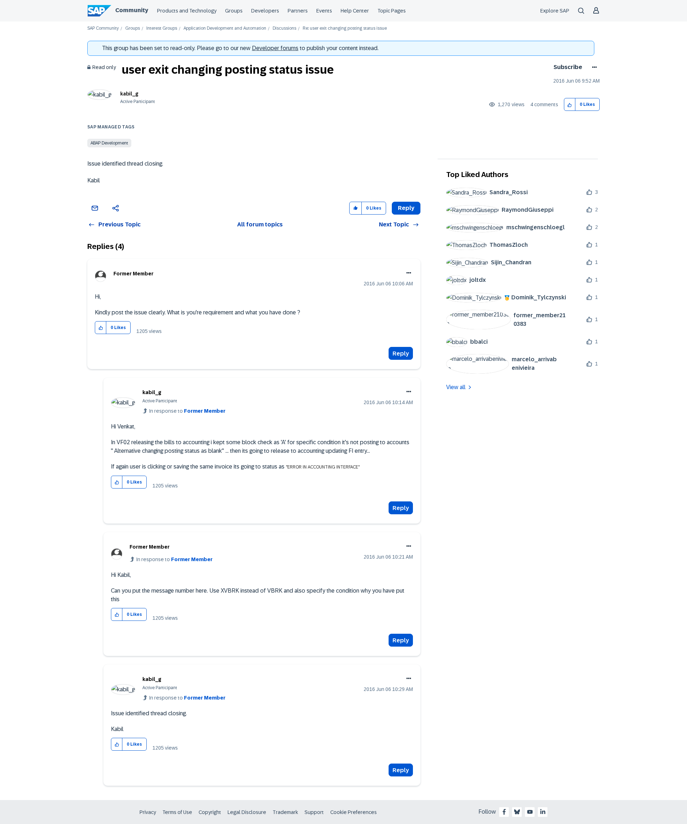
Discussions (284, 28)
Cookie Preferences (353, 812)
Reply (401, 353)
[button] (569, 104)
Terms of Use (177, 812)
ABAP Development (109, 143)
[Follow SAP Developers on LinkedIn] (543, 812)
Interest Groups (161, 28)
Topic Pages (391, 11)
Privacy (148, 812)
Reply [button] (406, 208)
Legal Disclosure (247, 812)
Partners (298, 11)
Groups (234, 11)
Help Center (355, 11)
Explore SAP (554, 11)
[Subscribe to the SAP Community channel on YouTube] (530, 812)
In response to (187, 411)
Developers (265, 11)
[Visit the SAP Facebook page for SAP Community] (504, 812)
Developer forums (275, 48)
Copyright (210, 812)
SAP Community (103, 28)
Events (324, 11)
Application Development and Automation (225, 28)
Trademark (285, 812)
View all (456, 387)
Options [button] (593, 67)
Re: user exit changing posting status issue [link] (345, 28)
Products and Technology (186, 11)
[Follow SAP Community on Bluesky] (517, 812)
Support (314, 812)
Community (131, 10)
